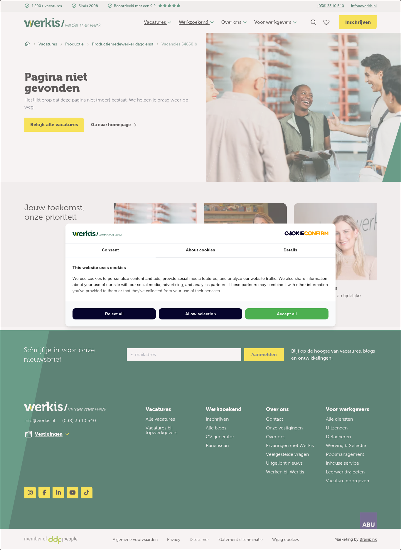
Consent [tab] (110, 250)
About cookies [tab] (200, 250)
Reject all (114, 314)
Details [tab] (290, 250)
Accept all (287, 314)
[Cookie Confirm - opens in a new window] (306, 233)
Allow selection (200, 314)
